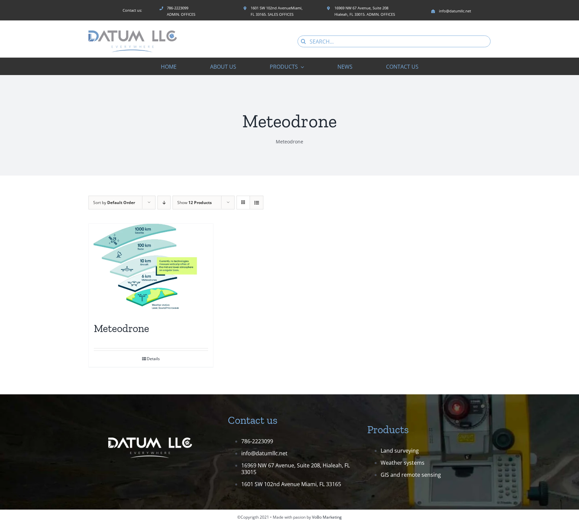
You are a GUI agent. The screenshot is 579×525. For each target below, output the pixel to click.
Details (153, 359)
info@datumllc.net (264, 453)
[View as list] (256, 202)
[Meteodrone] (151, 269)
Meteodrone (121, 328)
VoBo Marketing (327, 517)
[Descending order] (164, 202)
